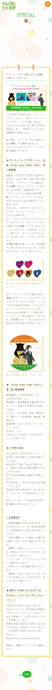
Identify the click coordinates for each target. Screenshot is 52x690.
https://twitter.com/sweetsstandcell (23, 638)
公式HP (21, 434)
